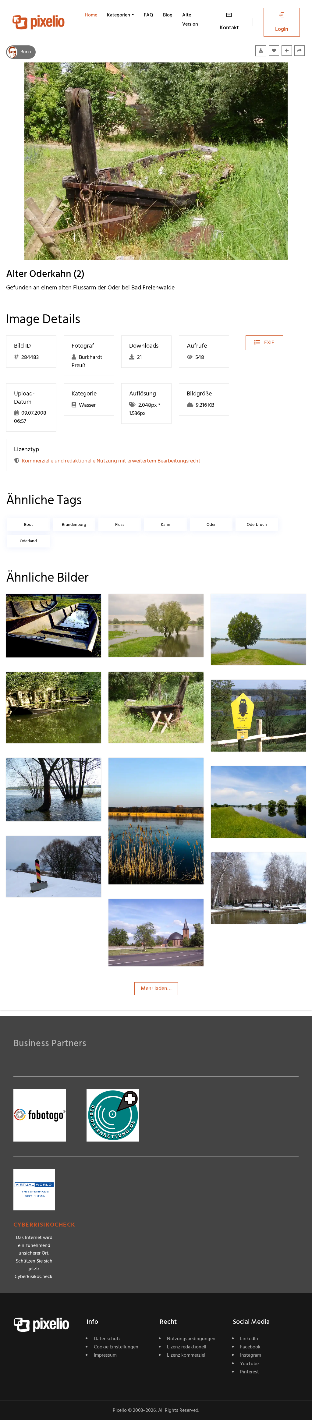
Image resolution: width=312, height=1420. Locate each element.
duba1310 (38, 606)
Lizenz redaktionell (186, 1347)
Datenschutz (107, 1339)
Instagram (250, 1355)
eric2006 (140, 770)
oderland (28, 540)
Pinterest (249, 1372)
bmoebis (140, 911)
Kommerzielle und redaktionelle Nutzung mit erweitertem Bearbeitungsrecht (111, 460)
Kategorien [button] (118, 15)
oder (211, 524)
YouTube (249, 1364)
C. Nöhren (244, 864)
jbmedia (139, 606)
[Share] (299, 50)
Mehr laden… (156, 988)
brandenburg (74, 524)
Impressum (105, 1355)
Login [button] (281, 29)
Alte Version (190, 19)
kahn (165, 524)
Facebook (250, 1347)
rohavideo (244, 692)
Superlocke (41, 684)
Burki (25, 52)
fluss (119, 524)
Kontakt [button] (229, 27)
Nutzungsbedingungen (191, 1339)
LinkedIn (249, 1339)
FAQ (148, 15)
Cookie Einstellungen (116, 1347)
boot (28, 524)
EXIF (268, 342)
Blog (167, 15)
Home (91, 15)
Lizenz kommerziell (187, 1355)
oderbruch (257, 524)
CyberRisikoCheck (44, 1225)
